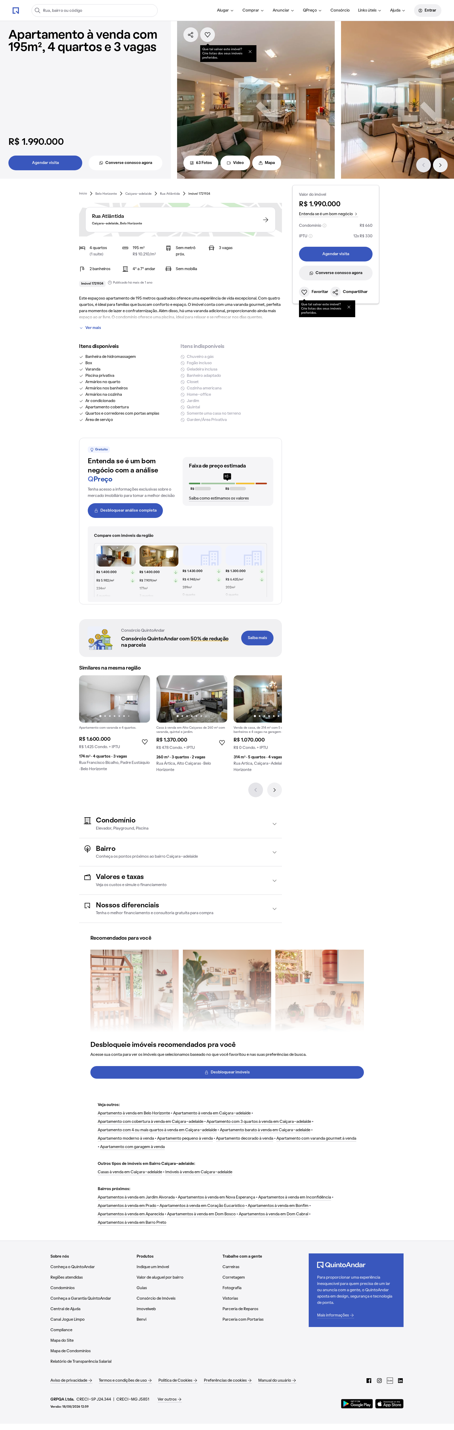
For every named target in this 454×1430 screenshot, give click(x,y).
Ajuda (395, 10)
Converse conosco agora (128, 163)
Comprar (251, 10)
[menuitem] (225, 10)
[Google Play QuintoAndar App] (357, 1403)
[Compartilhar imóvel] (190, 34)
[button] (180, 824)
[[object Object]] (250, 51)
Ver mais (93, 328)
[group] (114, 725)
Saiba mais (257, 638)
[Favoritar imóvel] (207, 34)
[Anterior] (423, 165)
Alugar (223, 10)
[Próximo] (440, 165)
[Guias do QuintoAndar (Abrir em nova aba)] (390, 1380)
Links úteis (367, 10)
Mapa (270, 163)
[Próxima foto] (140, 699)
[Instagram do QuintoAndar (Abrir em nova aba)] (379, 1380)
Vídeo (238, 163)
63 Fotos (204, 163)
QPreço (310, 10)
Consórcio (340, 10)
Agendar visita (45, 163)
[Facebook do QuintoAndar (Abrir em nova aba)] (369, 1380)
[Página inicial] (16, 10)
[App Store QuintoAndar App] (389, 1403)
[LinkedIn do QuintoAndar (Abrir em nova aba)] (400, 1380)
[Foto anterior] (88, 699)
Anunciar (281, 10)
